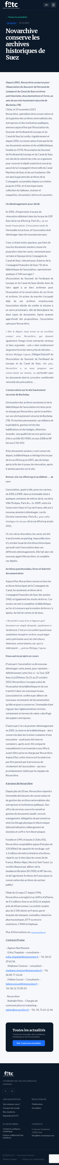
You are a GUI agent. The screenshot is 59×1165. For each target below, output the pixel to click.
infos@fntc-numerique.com (43, 1135)
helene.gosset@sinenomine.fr (22, 983)
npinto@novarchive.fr (17, 1009)
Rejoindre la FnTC (11, 1115)
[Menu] (53, 5)
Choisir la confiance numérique (11, 1130)
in (12, 1091)
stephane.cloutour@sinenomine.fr (24, 970)
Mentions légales (10, 1159)
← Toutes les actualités (16, 17)
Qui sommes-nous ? (11, 1104)
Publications (37, 1104)
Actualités (36, 1108)
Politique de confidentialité (33, 1159)
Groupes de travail (11, 1108)
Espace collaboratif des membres (13, 1136)
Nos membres (9, 1112)
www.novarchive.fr (38, 932)
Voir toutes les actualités (29, 1043)
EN (46, 5)
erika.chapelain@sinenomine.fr (22, 956)
